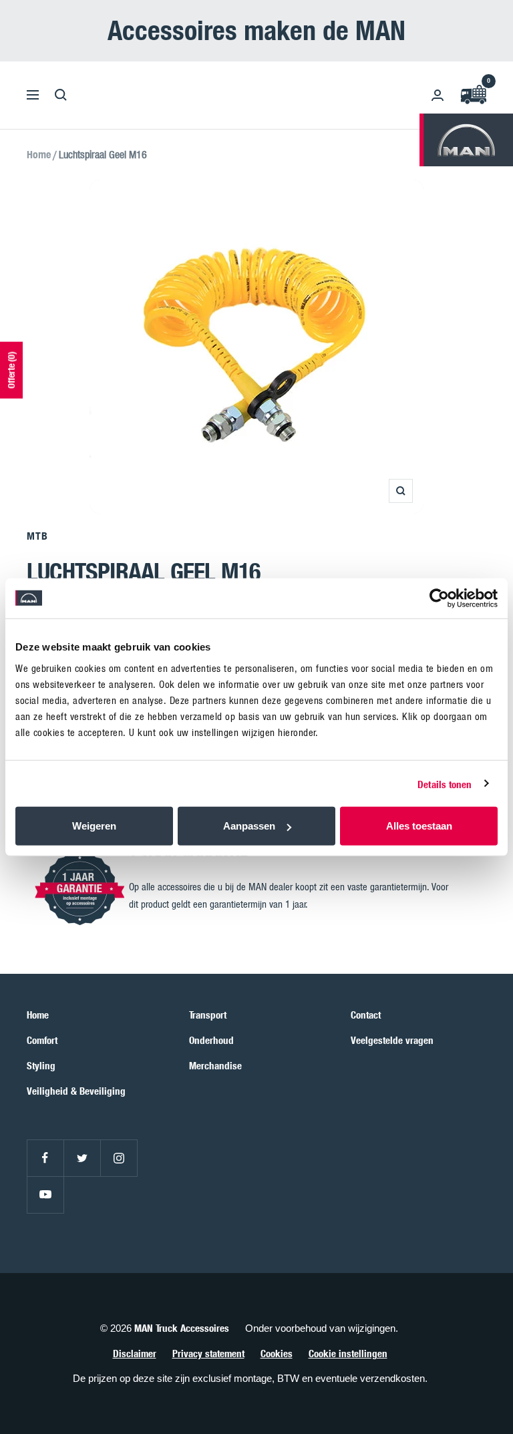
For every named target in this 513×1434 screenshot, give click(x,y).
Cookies (277, 1353)
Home (39, 154)
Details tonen (444, 783)
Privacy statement (208, 1353)
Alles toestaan (419, 826)
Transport (207, 1015)
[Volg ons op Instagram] (118, 1157)
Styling (41, 1065)
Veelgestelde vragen (392, 1040)
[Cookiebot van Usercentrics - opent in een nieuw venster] (439, 598)
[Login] (438, 95)
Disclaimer (134, 1353)
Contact (366, 1015)
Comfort (42, 1040)
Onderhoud (211, 1040)
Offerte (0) (11, 369)
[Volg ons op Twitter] (81, 1157)
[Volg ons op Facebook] (45, 1157)
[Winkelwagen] (473, 95)
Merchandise (215, 1065)
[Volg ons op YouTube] (45, 1194)
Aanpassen (249, 826)
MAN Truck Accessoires (181, 1328)
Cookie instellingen (348, 1353)
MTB (37, 535)
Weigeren (94, 826)
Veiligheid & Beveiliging (76, 1091)
